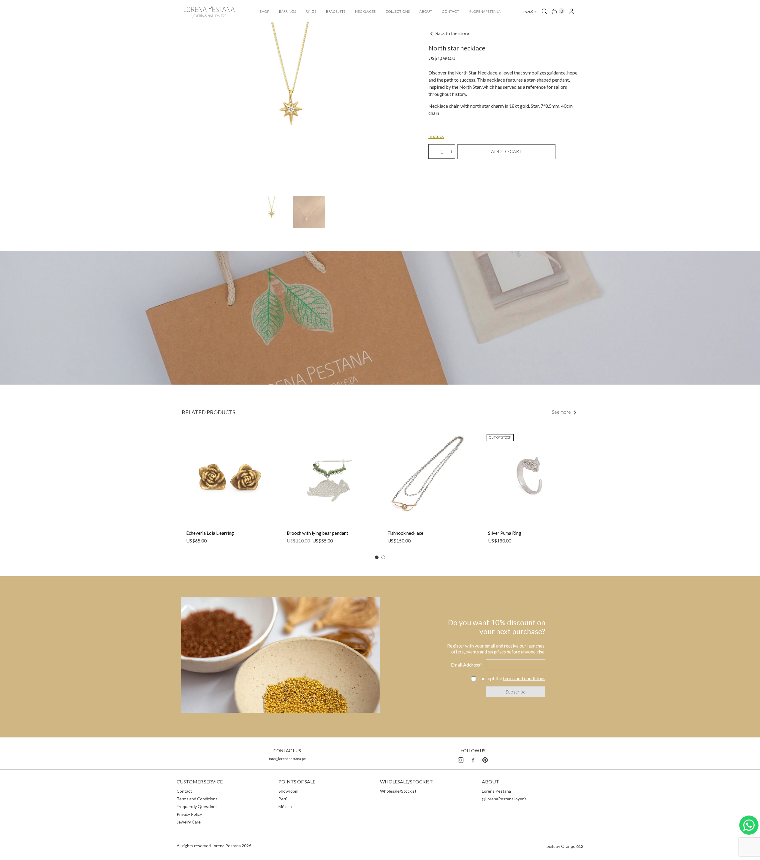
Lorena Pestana (496, 791)
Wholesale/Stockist (398, 791)
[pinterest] (485, 759)
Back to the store (451, 33)
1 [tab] (377, 557)
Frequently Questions (197, 806)
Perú (282, 798)
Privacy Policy (189, 814)
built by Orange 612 (565, 846)
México (285, 806)
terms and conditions (524, 678)
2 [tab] (383, 557)
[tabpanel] (229, 490)
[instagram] (460, 759)
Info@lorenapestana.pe (287, 758)
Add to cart (506, 151)
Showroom (288, 791)
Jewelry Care (189, 821)
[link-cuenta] (571, 11)
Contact (184, 791)
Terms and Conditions (197, 798)
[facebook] (473, 759)
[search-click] (544, 11)
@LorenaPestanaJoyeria (504, 798)
